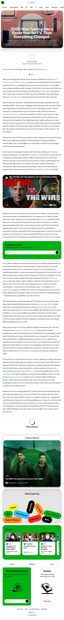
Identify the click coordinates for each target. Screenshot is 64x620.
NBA (22, 7)
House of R (26, 552)
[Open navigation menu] (61, 3)
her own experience (15, 97)
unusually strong (36, 155)
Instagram (30, 612)
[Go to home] (2, 2)
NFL (27, 7)
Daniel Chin (13, 483)
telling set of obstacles (15, 377)
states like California (47, 304)
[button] (32, 2)
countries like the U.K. (46, 307)
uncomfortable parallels (42, 169)
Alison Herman (33, 62)
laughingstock (7, 374)
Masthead (32, 564)
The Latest (4, 7)
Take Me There (47, 601)
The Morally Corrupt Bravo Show (12, 551)
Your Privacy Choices (35, 609)
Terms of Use (20, 609)
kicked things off (46, 91)
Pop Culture (29, 544)
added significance (24, 351)
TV (36, 7)
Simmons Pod (54, 7)
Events (47, 7)
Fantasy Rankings (14, 7)
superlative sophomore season (25, 330)
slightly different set (28, 371)
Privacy (26, 609)
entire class (44, 219)
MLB (31, 7)
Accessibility (44, 609)
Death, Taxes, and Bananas (47, 551)
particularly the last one (11, 114)
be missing (13, 313)
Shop (52, 564)
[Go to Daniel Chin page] (7, 483)
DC (7, 475)
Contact (12, 564)
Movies (41, 7)
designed (52, 290)
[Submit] (57, 252)
